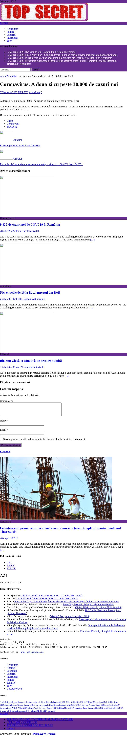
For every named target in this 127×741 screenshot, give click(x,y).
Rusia (85, 711)
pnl (9, 711)
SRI (101, 711)
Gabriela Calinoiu (22, 302)
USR (28, 714)
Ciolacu (29, 705)
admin (17, 234)
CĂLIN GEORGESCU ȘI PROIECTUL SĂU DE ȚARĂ (52, 598)
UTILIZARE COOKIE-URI (22, 725)
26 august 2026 (8, 541)
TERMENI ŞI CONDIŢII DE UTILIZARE (30, 728)
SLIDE (97, 711)
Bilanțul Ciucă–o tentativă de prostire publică (31, 363)
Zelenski (51, 714)
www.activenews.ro (32, 655)
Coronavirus (13, 126)
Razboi (49, 711)
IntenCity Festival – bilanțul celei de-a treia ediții (88, 607)
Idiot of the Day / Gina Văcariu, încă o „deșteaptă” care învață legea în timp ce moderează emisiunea (66, 604)
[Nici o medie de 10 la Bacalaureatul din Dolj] (27, 286)
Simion (90, 711)
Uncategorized (29, 234)
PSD (39, 711)
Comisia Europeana (53, 705)
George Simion (23, 708)
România (78, 711)
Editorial (11, 34)
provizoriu (12, 129)
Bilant (10, 123)
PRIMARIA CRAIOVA (27, 711)
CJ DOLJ (41, 705)
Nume (3, 423)
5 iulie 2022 (6, 370)
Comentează (6, 404)
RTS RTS (23, 95)
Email (3, 432)
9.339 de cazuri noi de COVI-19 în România (30, 227)
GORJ (32, 708)
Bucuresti (21, 705)
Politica (10, 31)
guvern (38, 708)
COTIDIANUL (90, 705)
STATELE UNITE (111, 711)
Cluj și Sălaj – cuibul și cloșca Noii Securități (98, 610)
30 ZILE (11, 571)
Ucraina (3, 714)
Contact (11, 731)
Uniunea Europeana (17, 714)
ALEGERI (4, 705)
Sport (9, 40)
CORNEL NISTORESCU (72, 705)
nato (86, 708)
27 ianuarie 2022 (9, 95)
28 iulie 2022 (7, 234)
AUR (11, 705)
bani (15, 705)
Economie (12, 673)
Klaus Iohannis (60, 708)
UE (8, 714)
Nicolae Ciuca (94, 708)
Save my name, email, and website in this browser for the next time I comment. (44, 442)
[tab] (67, 565)
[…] (92, 242)
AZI (9, 565)
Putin (44, 711)
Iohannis (45, 708)
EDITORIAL (112, 705)
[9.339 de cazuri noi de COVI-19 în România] (27, 218)
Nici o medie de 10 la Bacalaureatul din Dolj (30, 295)
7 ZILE (10, 568)
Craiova (100, 705)
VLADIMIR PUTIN (39, 714)
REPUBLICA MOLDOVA (63, 711)
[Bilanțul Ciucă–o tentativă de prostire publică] (27, 354)
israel (51, 708)
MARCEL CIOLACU (75, 708)
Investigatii (12, 37)
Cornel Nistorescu (22, 370)
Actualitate (12, 28)
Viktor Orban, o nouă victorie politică (69, 619)
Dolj (105, 705)
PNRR (14, 711)
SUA (121, 711)
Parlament (4, 711)
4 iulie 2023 (6, 302)
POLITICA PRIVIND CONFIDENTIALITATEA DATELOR (40, 722)
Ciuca (35, 705)
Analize (11, 670)
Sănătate (11, 685)
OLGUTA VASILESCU (110, 708)
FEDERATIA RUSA (8, 708)
